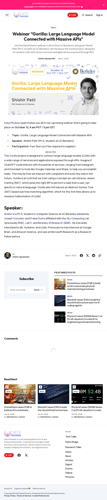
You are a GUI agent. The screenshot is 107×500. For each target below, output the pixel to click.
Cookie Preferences (40, 496)
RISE (20, 222)
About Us (8, 488)
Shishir (8, 214)
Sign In (99, 15)
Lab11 (28, 222)
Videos (68, 472)
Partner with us (39, 488)
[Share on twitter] (87, 255)
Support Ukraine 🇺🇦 (22, 488)
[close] (103, 5)
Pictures (69, 476)
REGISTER (51, 152)
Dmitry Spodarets (46, 58)
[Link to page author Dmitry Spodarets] (7, 255)
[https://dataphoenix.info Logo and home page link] (21, 15)
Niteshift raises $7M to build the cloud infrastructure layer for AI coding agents (83, 302)
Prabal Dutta (37, 218)
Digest (68, 464)
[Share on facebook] (81, 255)
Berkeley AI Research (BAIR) (54, 222)
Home (68, 451)
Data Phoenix (12, 122)
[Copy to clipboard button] (100, 255)
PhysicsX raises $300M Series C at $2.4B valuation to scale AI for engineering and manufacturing (84, 319)
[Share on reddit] (94, 255)
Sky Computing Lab (78, 218)
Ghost (47, 493)
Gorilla (13, 155)
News (53, 27)
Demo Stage (71, 441)
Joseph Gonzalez (14, 218)
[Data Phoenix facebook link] (19, 455)
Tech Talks (70, 436)
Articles (69, 460)
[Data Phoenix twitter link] (26, 455)
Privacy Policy (10, 496)
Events (69, 468)
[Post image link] (59, 284)
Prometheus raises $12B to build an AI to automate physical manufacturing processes (83, 286)
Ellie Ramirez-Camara (16, 417)
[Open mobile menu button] (7, 15)
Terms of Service (24, 496)
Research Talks (73, 447)
